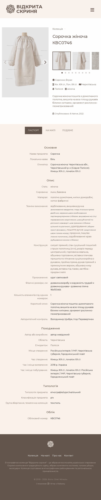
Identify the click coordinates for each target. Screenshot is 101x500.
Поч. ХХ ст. (71, 84)
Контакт (68, 455)
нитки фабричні (59, 201)
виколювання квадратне (62, 210)
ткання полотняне (59, 237)
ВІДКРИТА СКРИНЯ (26, 9)
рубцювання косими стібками (64, 240)
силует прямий (59, 245)
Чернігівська (89, 84)
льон (53, 192)
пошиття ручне (75, 230)
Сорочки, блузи (63, 80)
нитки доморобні (82, 197)
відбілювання (58, 206)
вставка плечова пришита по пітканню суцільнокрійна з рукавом (72, 258)
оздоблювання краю (80, 236)
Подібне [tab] (67, 130)
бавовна (61, 192)
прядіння (75, 233)
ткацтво (85, 233)
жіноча (71, 89)
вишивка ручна (75, 206)
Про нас (57, 455)
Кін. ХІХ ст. (60, 84)
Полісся (59, 89)
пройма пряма (69, 262)
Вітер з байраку (57, 484)
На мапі (45, 455)
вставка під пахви (69, 269)
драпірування (79, 226)
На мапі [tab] (50, 130)
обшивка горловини (61, 255)
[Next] (45, 62)
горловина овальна (77, 252)
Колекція (57, 29)
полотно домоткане (61, 197)
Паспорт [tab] (33, 130)
